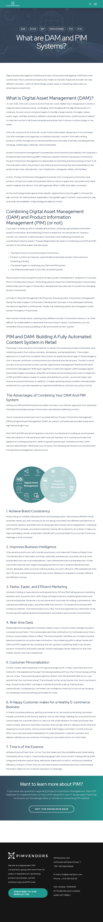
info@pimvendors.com (71, 874)
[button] (95, 4)
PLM (80, 29)
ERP (43, 29)
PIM (71, 29)
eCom (33, 29)
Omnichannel (56, 29)
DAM (23, 29)
